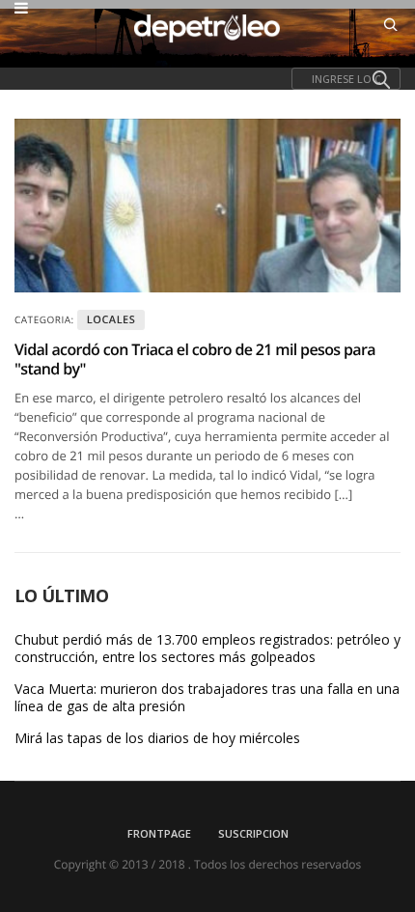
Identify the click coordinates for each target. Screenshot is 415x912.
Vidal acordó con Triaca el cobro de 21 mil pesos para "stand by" (194, 359)
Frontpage (159, 833)
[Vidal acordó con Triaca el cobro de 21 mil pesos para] (207, 205)
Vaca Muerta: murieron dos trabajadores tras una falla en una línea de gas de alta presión (207, 697)
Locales (111, 320)
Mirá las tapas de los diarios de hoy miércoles (157, 738)
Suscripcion (253, 833)
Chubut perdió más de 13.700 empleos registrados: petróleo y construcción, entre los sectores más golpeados (207, 648)
